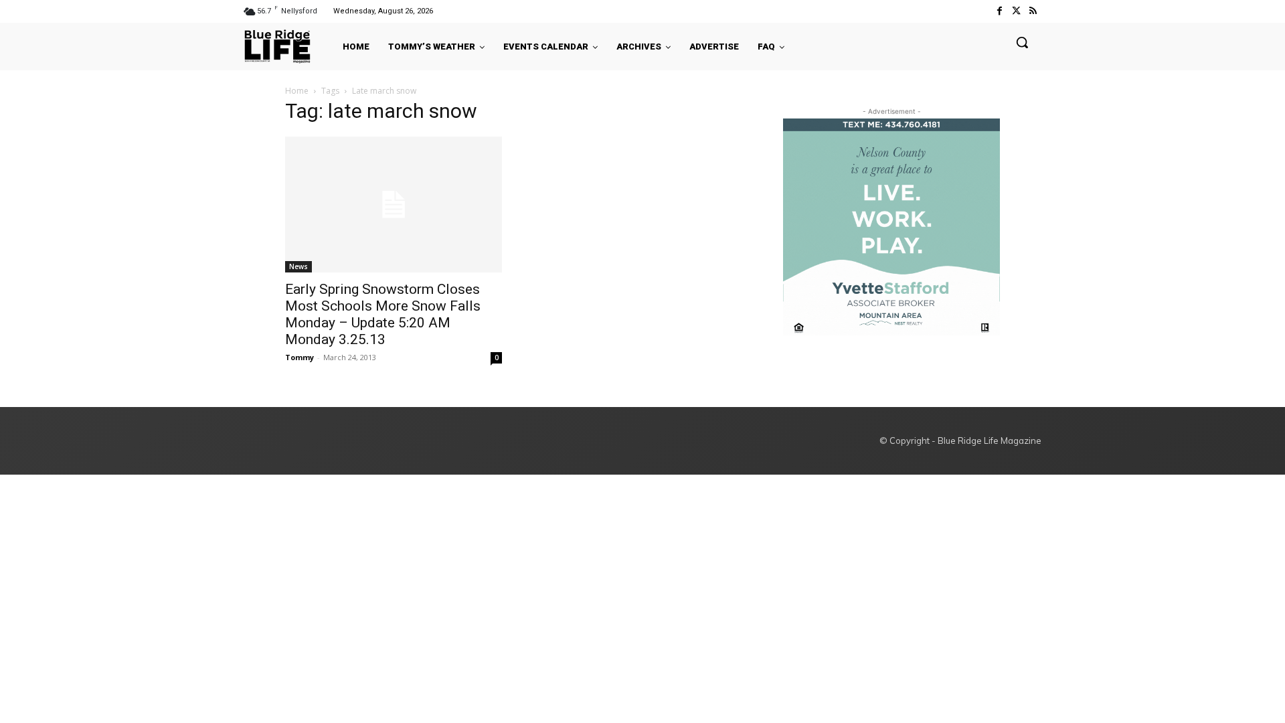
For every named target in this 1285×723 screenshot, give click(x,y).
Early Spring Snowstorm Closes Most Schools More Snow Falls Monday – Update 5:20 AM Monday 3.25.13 (383, 314)
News (298, 266)
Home (297, 90)
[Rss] (1033, 11)
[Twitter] (1016, 11)
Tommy (299, 357)
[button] (1022, 42)
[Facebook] (999, 11)
